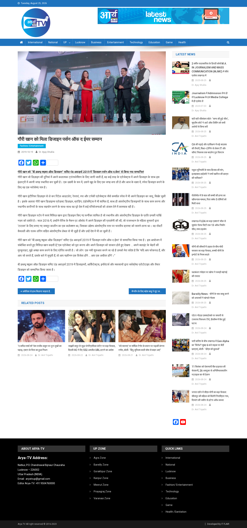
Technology (136, 42)
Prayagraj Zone (102, 491)
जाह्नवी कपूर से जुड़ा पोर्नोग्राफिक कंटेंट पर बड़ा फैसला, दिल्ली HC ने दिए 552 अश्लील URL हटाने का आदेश (91, 348)
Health (182, 42)
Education (154, 42)
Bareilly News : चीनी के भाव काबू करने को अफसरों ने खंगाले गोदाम (210, 295)
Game (169, 42)
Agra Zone (100, 457)
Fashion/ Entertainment (32, 146)
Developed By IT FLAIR (218, 524)
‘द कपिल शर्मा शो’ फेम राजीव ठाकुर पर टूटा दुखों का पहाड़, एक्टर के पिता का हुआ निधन (39, 348)
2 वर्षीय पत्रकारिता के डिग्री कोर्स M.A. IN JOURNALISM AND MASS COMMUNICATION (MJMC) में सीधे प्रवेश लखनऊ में (210, 69)
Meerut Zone (101, 484)
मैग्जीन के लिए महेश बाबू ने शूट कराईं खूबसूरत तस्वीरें (149, 291)
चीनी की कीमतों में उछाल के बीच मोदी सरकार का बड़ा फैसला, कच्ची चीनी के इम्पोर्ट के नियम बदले (208, 250)
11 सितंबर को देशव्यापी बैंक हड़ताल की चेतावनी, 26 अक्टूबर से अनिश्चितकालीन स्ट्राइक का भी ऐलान (209, 370)
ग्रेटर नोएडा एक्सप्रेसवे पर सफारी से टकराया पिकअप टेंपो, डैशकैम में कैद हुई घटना (208, 319)
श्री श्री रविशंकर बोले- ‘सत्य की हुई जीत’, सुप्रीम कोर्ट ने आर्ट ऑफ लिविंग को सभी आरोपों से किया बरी (210, 122)
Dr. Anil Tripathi (45, 355)
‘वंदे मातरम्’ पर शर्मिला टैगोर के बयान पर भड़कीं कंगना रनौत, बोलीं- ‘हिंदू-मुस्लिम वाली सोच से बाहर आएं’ (141, 348)
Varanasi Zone (102, 498)
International (35, 42)
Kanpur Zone (101, 478)
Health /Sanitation (176, 511)
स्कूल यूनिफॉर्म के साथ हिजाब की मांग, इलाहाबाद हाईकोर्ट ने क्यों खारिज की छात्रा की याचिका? (210, 173)
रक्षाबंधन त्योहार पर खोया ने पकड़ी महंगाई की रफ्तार (209, 274)
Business (96, 42)
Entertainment (115, 42)
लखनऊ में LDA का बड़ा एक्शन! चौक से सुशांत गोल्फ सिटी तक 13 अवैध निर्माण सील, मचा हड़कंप (209, 225)
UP (65, 42)
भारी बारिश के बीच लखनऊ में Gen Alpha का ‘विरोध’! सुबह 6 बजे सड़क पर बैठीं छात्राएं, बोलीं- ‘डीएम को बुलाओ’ (210, 345)
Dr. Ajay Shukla (46, 152)
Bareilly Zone (101, 464)
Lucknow (80, 42)
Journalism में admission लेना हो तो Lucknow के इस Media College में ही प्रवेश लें (210, 97)
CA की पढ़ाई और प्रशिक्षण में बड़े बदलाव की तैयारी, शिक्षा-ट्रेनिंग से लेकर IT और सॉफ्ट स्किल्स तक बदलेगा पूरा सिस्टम (209, 148)
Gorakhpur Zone (103, 471)
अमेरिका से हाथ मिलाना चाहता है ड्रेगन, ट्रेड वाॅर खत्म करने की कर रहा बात (38, 291)
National (53, 42)
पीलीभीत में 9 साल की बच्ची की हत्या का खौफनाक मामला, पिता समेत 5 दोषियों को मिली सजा (209, 199)
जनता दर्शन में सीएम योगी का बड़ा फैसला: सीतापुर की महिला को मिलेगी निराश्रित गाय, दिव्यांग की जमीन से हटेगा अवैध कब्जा (210, 396)
